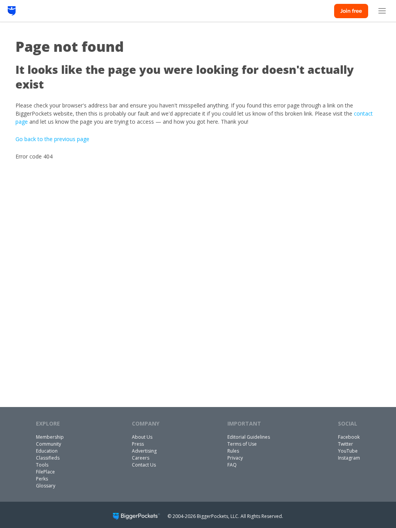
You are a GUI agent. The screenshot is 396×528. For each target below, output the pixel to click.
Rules (233, 451)
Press (138, 444)
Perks (42, 478)
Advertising (144, 451)
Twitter (345, 444)
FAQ (232, 465)
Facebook (349, 437)
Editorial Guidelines (248, 437)
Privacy (235, 458)
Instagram (349, 458)
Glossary (45, 485)
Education (47, 451)
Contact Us (144, 465)
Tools (42, 465)
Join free (351, 10)
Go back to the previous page (52, 139)
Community (48, 444)
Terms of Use (242, 444)
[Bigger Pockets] (12, 10)
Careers (140, 458)
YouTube (348, 451)
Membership (50, 437)
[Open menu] (382, 11)
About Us (142, 437)
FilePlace (45, 471)
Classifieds (48, 458)
